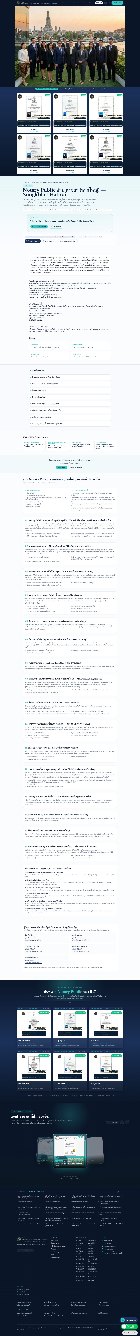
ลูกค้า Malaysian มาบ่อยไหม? (42, 417)
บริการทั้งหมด (54, 1240)
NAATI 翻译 (79, 1243)
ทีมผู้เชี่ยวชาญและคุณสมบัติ (24, 1313)
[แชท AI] (128, 1332)
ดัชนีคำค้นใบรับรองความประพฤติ (53, 1316)
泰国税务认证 (80, 1271)
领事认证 (79, 1248)
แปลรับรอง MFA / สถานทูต (78, 1302)
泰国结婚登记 (80, 1259)
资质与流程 (79, 1281)
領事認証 (90, 1248)
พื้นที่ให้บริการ (55, 1243)
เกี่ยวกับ (83, 3)
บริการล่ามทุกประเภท (104, 1305)
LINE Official (118, 3)
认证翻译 (79, 1254)
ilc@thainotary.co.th (110, 1246)
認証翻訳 (90, 1254)
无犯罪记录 (79, 1251)
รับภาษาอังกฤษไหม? (39, 397)
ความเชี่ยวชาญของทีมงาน (58, 1252)
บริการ (63, 3)
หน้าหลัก (25, 182)
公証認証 (90, 1246)
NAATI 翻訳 (91, 1243)
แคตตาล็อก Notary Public (24, 1302)
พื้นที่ (68, 3)
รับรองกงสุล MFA (103, 1302)
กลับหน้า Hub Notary (76, 467)
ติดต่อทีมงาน (61, 467)
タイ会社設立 (92, 1266)
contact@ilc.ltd (108, 1249)
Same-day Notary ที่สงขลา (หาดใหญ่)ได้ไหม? (47, 424)
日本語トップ (92, 1240)
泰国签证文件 (80, 1264)
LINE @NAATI (49, 241)
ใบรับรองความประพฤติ (23, 1305)
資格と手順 (91, 1281)
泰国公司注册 (80, 1266)
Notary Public (35, 182)
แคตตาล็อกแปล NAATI (50, 1302)
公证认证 (79, 1246)
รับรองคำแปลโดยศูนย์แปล (78, 1305)
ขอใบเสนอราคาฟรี (40, 226)
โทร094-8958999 (34, 241)
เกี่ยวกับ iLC (54, 1249)
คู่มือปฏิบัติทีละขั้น (30, 938)
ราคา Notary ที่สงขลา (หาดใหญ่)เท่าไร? (45, 384)
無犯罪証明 (91, 1251)
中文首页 (79, 1240)
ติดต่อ (89, 3)
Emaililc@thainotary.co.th (68, 241)
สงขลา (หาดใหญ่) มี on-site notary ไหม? (45, 404)
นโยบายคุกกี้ (71, 1330)
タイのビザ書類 (92, 1264)
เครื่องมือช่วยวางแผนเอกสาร (58, 1246)
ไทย (106, 3)
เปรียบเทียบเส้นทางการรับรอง (33, 940)
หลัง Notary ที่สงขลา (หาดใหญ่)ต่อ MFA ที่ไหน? (47, 410)
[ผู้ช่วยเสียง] (124, 1332)
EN (109, 3)
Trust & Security (55, 1257)
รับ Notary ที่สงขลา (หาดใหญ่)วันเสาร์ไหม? (46, 377)
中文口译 (79, 1256)
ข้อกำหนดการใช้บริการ (87, 1327)
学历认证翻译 (80, 1269)
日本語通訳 (91, 1256)
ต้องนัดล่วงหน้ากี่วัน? (39, 390)
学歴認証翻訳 (92, 1269)
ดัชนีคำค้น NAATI (22, 1316)
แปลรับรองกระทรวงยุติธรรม (52, 1305)
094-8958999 (57, 226)
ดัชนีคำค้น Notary (103, 1313)
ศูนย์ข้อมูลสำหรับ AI (49, 1313)
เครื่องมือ (75, 3)
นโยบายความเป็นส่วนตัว (74, 1327)
